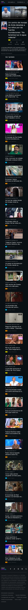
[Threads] (18, 569)
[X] (26, 569)
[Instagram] (22, 569)
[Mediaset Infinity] (3, 2)
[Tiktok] (14, 569)
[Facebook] (10, 569)
